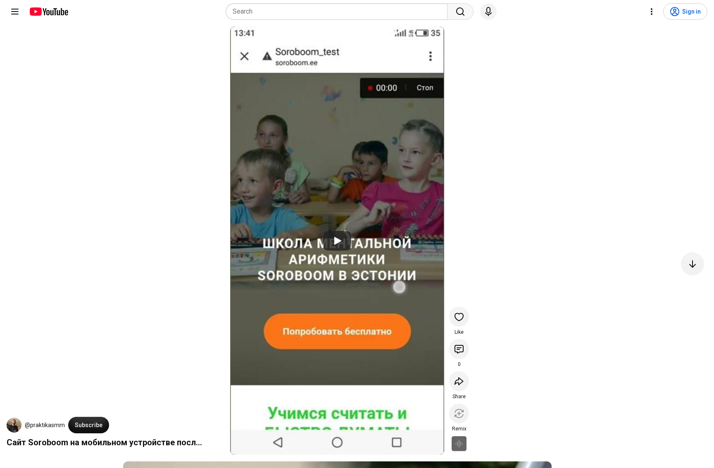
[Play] (337, 241)
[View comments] (459, 349)
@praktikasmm (45, 425)
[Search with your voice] (488, 11)
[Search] (460, 11)
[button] (14, 425)
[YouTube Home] (48, 11)
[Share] (459, 381)
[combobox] (339, 12)
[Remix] (459, 413)
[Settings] (652, 12)
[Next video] (692, 264)
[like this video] (459, 317)
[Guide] (15, 12)
